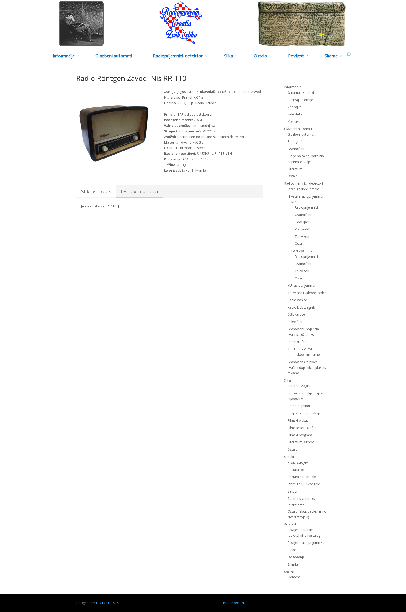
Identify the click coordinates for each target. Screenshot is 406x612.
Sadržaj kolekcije (300, 100)
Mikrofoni (295, 321)
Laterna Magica (299, 386)
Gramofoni (296, 149)
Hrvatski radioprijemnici (305, 196)
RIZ (293, 202)
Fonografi (295, 141)
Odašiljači (302, 222)
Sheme (331, 56)
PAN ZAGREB (301, 251)
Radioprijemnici (306, 207)
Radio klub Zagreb (301, 307)
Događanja (296, 557)
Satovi (292, 491)
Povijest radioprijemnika (306, 542)
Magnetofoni (297, 341)
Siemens (294, 577)
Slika (228, 56)
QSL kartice (296, 314)
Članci (292, 550)
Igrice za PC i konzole (304, 484)
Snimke (293, 564)
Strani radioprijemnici (304, 189)
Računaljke (296, 469)
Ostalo (300, 243)
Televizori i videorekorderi (307, 292)
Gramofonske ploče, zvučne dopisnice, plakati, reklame (307, 367)
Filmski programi (300, 435)
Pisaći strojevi (298, 462)
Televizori (302, 236)
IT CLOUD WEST (108, 602)
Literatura (295, 169)
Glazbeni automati (301, 134)
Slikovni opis (96, 191)
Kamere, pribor (299, 406)
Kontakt (294, 121)
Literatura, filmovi (301, 442)
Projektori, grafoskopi (304, 413)
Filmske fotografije (302, 427)
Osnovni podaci (139, 191)
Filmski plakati (298, 420)
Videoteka (295, 114)
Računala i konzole (302, 476)
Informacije (64, 56)
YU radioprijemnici (301, 285)
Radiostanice (297, 300)
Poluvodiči (302, 229)
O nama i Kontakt (301, 92)
